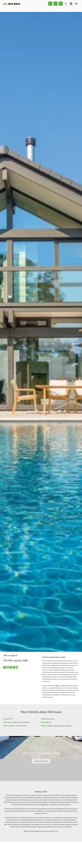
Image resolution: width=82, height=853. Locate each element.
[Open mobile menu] (76, 4)
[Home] (25, 3)
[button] (4, 667)
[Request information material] (61, 4)
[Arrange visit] (55, 4)
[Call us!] (50, 4)
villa (56, 686)
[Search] (66, 4)
